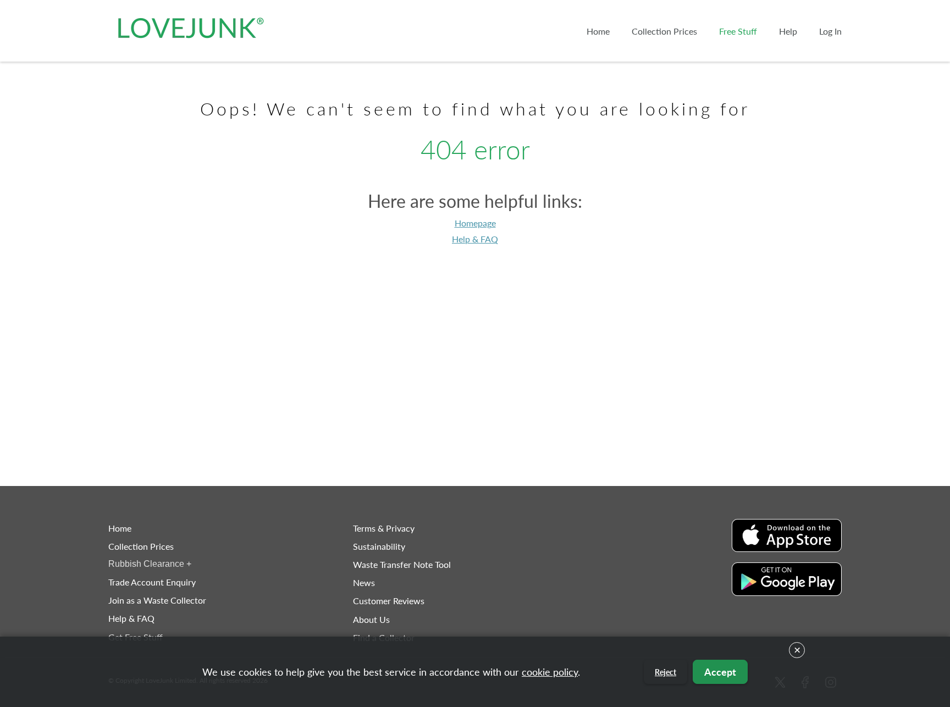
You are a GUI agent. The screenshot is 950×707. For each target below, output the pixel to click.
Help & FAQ (475, 239)
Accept (720, 672)
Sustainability (379, 546)
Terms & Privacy (384, 528)
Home (119, 528)
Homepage (475, 223)
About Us (371, 619)
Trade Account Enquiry (152, 582)
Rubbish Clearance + (149, 563)
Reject (665, 672)
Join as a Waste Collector (157, 600)
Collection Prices (141, 546)
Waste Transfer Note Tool (402, 564)
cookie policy (550, 672)
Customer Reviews (388, 600)
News (364, 582)
